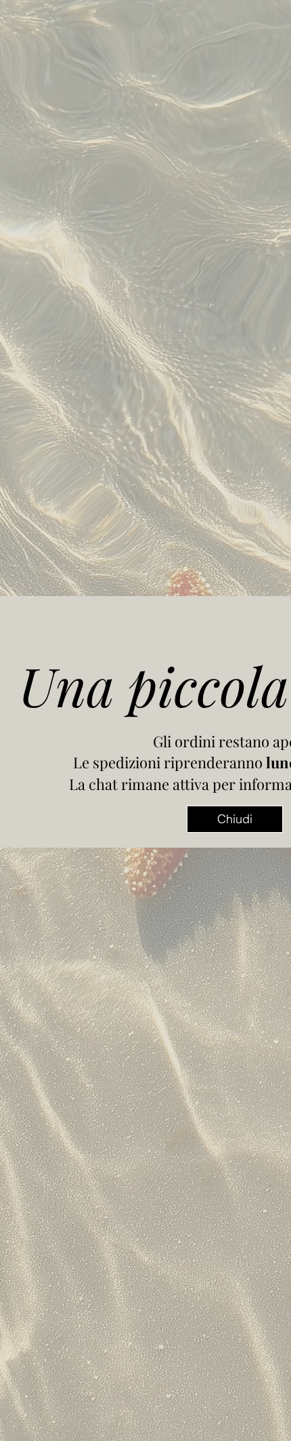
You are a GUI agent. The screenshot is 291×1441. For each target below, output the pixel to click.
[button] (235, 819)
